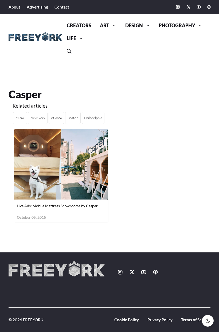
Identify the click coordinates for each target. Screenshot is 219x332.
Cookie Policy (126, 319)
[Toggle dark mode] (208, 321)
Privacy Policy (160, 319)
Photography (177, 25)
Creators (79, 25)
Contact (61, 7)
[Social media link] (178, 7)
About (14, 7)
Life (71, 38)
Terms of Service (195, 319)
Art (104, 25)
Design (134, 25)
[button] (69, 51)
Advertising (37, 7)
